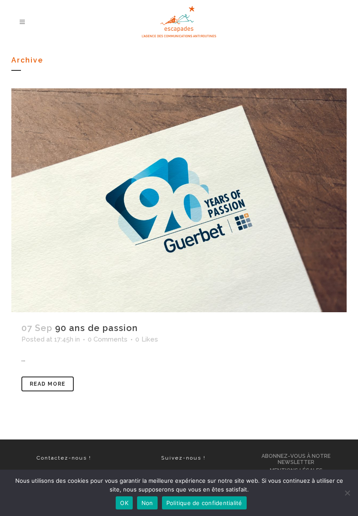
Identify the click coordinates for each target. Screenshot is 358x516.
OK (124, 502)
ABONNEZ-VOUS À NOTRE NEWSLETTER (296, 459)
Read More (47, 384)
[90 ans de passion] (179, 200)
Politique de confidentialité (204, 502)
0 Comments (107, 339)
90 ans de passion (96, 328)
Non (147, 502)
